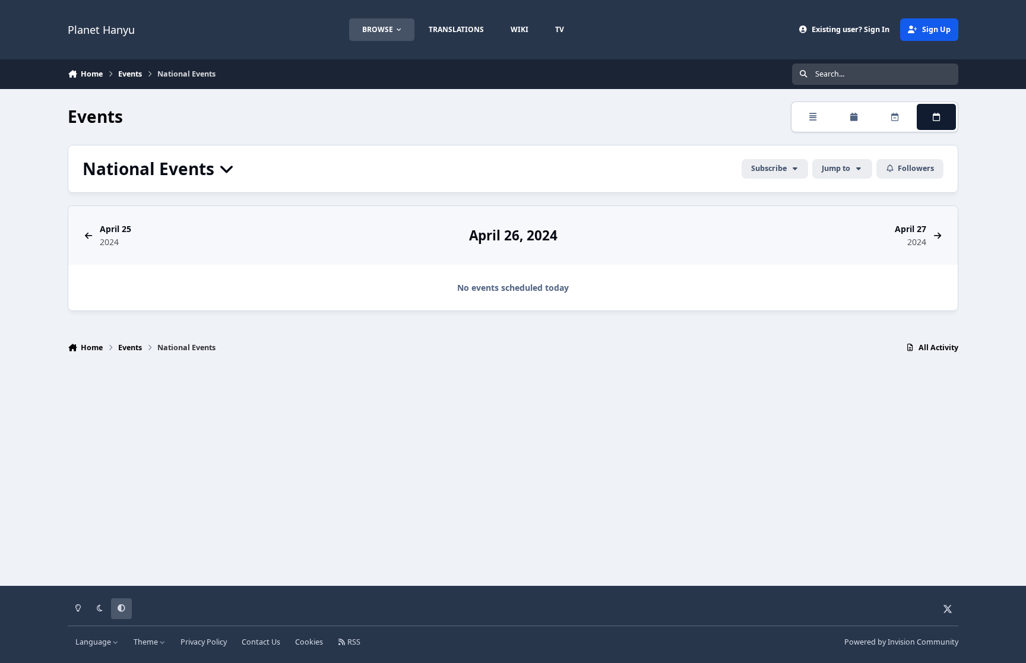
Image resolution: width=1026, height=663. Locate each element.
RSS (353, 642)
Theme (147, 642)
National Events (150, 169)
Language (94, 642)
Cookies (309, 642)
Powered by (901, 642)
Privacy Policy (203, 642)
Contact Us (261, 642)
